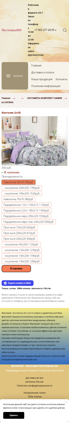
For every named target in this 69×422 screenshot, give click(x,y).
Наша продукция (41, 79)
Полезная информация (45, 86)
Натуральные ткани (35, 392)
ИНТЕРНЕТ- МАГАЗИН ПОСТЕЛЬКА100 (34, 366)
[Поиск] (65, 30)
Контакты (61, 79)
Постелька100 (12, 30)
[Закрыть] (66, 402)
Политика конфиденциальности (34, 385)
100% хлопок (35, 396)
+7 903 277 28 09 (45, 30)
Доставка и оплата (42, 72)
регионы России (34, 381)
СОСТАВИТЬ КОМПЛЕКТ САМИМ (44, 98)
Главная (36, 65)
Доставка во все (34, 377)
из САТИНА (7, 102)
